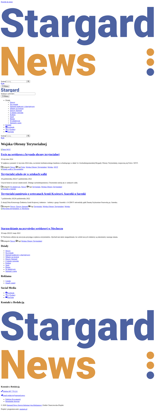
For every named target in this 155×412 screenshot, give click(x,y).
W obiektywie (15, 121)
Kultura (12, 115)
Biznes (12, 119)
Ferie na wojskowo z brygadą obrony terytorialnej (30, 154)
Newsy (12, 102)
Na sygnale (14, 104)
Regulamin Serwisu (12, 401)
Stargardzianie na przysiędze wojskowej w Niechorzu (32, 228)
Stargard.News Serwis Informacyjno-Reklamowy (24, 405)
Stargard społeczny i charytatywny (22, 106)
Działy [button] (7, 100)
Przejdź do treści (7, 2)
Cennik (8, 281)
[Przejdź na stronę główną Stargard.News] (77, 79)
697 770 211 (10, 391)
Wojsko (50, 167)
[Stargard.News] (10, 92)
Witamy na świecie (16, 108)
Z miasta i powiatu (16, 113)
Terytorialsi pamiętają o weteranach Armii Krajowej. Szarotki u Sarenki (43, 193)
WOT (56, 167)
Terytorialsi (36, 187)
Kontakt (8, 125)
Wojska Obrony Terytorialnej (36, 167)
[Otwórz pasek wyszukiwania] (3, 84)
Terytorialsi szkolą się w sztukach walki (24, 174)
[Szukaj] (28, 81)
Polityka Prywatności (13, 399)
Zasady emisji (10, 283)
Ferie (23, 167)
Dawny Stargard (16, 111)
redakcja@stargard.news (14, 395)
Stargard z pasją (15, 123)
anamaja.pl (23, 409)
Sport (12, 117)
